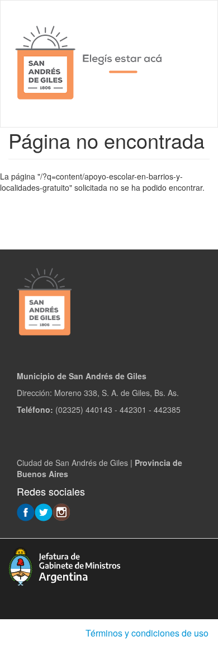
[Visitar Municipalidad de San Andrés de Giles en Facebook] (26, 511)
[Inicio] (89, 63)
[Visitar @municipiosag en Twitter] (44, 511)
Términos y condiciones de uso (147, 632)
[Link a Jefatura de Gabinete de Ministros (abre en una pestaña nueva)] (64, 565)
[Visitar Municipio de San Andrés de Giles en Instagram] (61, 511)
